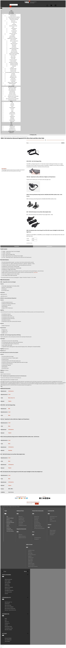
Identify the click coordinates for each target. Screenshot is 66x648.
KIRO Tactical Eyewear (12, 97)
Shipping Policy (12, 126)
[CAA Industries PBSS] (33, 191)
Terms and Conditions (10, 531)
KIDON (13, 27)
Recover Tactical (12, 113)
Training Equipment (12, 83)
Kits (14, 23)
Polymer (9, 401)
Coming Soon (36, 539)
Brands (11, 101)
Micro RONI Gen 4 (13, 15)
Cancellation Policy (12, 130)
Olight (12, 106)
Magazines (14, 66)
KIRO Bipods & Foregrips (12, 87)
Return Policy (12, 127)
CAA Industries (12, 112)
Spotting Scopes (31, 557)
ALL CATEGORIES (11, 13)
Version (28, 240)
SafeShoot (12, 117)
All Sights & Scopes (31, 550)
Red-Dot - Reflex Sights (14, 40)
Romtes (12, 115)
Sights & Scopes (13, 39)
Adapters (14, 29)
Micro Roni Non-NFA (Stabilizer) (14, 17)
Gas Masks (13, 73)
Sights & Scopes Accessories (14, 53)
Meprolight (12, 121)
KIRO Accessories (8, 579)
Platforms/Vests (13, 79)
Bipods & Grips (13, 57)
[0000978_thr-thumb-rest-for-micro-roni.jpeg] (33, 174)
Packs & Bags (13, 78)
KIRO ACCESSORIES (11, 86)
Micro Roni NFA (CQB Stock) (14, 18)
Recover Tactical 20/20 (13, 25)
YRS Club (8, 526)
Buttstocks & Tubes (13, 54)
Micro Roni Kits (8, 605)
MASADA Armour (12, 107)
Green (12, 397)
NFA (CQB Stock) (14, 22)
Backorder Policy (12, 128)
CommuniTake (12, 116)
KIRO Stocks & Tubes (12, 88)
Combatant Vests (13, 76)
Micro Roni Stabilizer (9, 606)
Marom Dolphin (12, 120)
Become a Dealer (8, 629)
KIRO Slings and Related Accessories (12, 98)
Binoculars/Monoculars (14, 48)
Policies (11, 125)
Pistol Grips (13, 58)
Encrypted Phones (12, 37)
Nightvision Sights (14, 43)
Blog (11, 122)
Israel (9, 394)
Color (28, 238)
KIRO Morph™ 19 (8, 602)
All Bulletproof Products (22, 525)
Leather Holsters (13, 69)
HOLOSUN (12, 103)
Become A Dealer (11, 131)
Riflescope (14, 42)
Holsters (12, 67)
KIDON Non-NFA (14, 28)
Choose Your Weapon (10, 518)
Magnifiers (14, 45)
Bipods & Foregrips (9, 587)
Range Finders (14, 49)
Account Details (8, 638)
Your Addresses (8, 639)
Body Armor (13, 74)
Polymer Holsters (13, 68)
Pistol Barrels (12, 35)
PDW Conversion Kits (12, 14)
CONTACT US (11, 132)
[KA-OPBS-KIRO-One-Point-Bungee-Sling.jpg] (33, 158)
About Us (8, 519)
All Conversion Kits (53, 521)
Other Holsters (13, 71)
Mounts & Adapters (14, 52)
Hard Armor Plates (13, 77)
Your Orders (7, 641)
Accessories (14, 24)
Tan (14, 397)
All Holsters (52, 534)
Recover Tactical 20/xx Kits (10, 610)
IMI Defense (12, 118)
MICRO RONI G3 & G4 (15, 136)
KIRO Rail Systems (12, 93)
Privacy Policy (9, 528)
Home (11, 10)
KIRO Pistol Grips (12, 92)
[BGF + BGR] (33, 209)
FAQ (11, 123)
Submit (37, 503)
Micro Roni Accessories (14, 19)
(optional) (35, 272)
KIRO (12, 102)
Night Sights (14, 44)
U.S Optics (12, 108)
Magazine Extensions (14, 64)
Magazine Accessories (14, 63)
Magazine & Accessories (13, 62)
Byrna (12, 111)
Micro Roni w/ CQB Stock (10, 608)
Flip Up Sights (14, 47)
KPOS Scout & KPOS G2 (13, 33)
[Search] (10, 6)
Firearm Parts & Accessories (12, 38)
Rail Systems (36, 521)
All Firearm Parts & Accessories (39, 528)
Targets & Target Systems (12, 82)
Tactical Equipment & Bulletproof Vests (12, 72)
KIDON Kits (7, 603)
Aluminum (10, 450)
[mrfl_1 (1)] (33, 227)
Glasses (13, 84)
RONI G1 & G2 (13, 20)
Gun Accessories (13, 61)
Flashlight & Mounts (13, 59)
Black (9, 397)
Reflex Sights (30, 553)
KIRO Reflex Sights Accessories (13, 96)
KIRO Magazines (12, 91)
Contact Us (8, 523)
